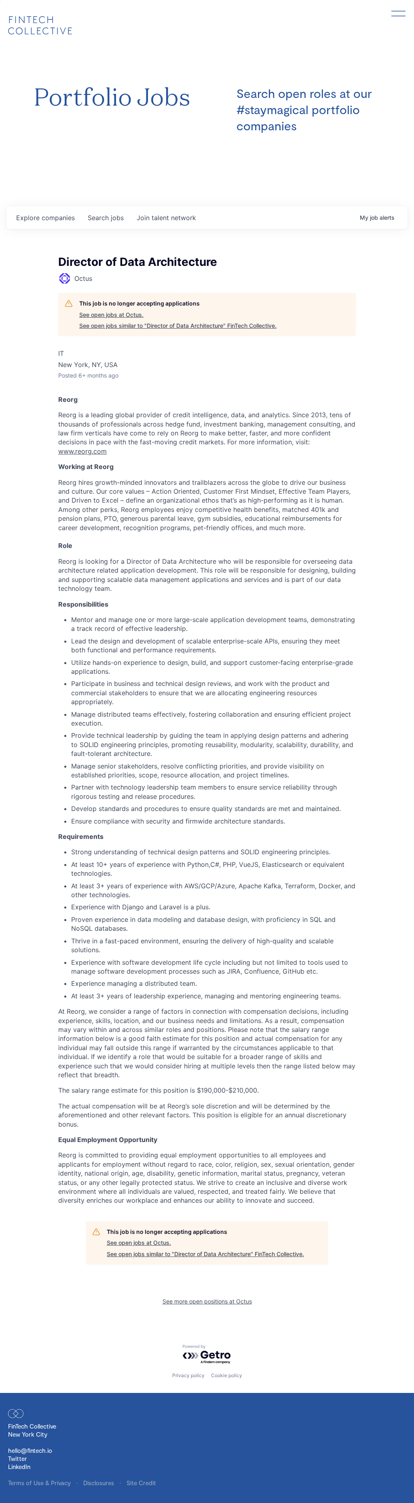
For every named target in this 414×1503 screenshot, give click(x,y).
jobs (106, 218)
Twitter (17, 1458)
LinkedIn (19, 1466)
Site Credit (141, 1482)
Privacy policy (188, 1375)
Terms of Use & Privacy (40, 1482)
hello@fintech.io (30, 1450)
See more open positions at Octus (207, 1301)
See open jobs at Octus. (111, 314)
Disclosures (99, 1482)
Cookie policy (226, 1375)
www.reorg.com (82, 451)
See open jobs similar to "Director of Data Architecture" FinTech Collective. (178, 325)
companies (45, 218)
